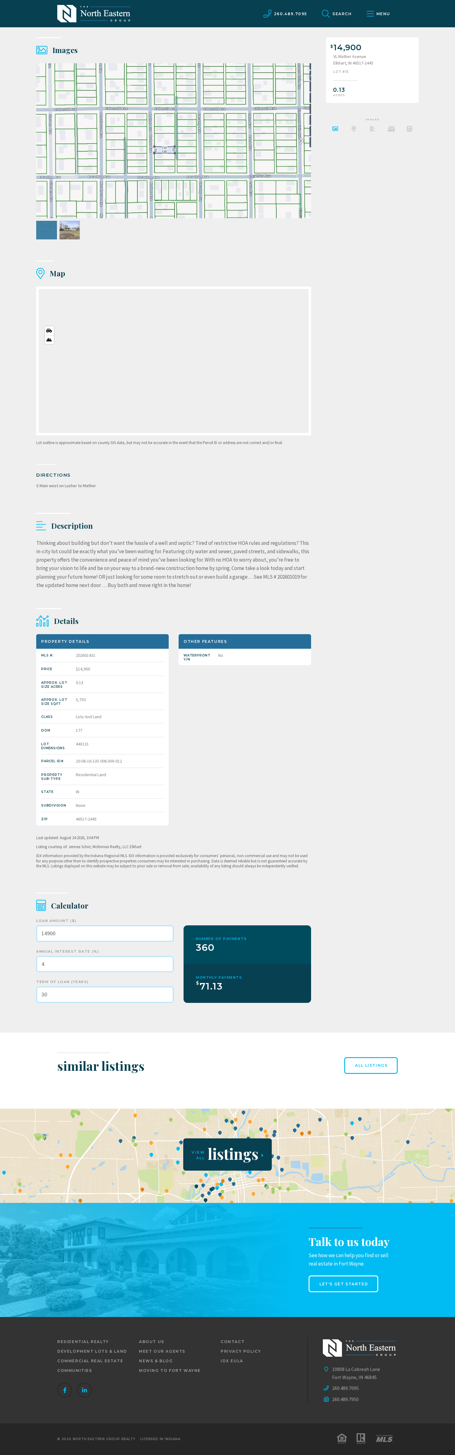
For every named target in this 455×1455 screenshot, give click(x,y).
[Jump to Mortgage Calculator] (409, 130)
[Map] (174, 361)
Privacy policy (241, 1351)
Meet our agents (162, 1351)
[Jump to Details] (391, 130)
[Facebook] (64, 1390)
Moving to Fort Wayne (170, 1370)
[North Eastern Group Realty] (93, 13)
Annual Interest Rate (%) (67, 951)
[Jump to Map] (353, 130)
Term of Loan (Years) (62, 982)
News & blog (156, 1361)
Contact (233, 1341)
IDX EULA (232, 1361)
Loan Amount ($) (56, 921)
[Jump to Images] (335, 130)
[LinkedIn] (84, 1390)
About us (151, 1341)
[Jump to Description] (372, 130)
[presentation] (300, 140)
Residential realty (83, 1341)
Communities (74, 1370)
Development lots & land (92, 1351)
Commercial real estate (90, 1361)
